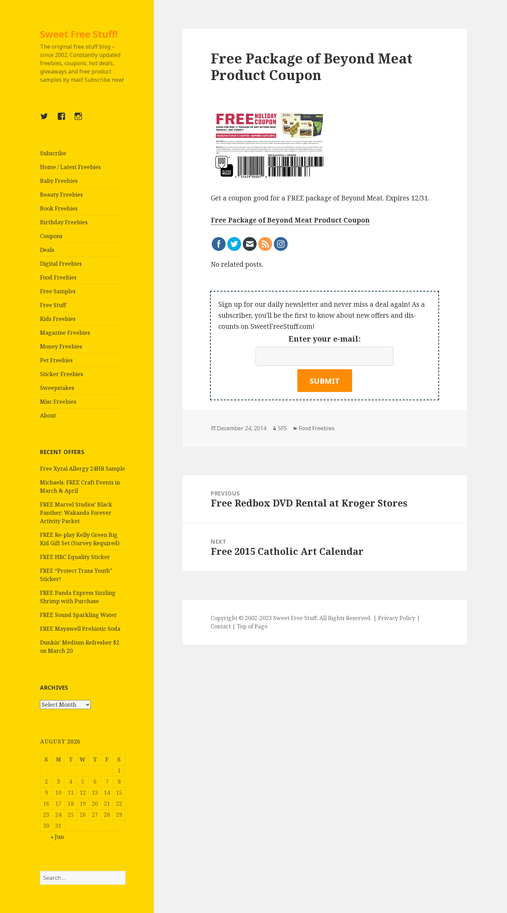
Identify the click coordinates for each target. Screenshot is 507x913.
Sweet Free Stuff (295, 618)
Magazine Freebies (65, 332)
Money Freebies (61, 346)
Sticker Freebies (61, 374)
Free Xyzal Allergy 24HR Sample (82, 468)
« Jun (57, 837)
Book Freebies (59, 208)
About (48, 415)
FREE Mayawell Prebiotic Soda (80, 628)
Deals (47, 250)
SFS (282, 428)
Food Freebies (58, 277)
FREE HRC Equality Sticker (75, 557)
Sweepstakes (57, 388)
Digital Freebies (61, 263)
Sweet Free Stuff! (79, 34)
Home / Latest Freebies (70, 167)
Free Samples (58, 291)
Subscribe (53, 153)
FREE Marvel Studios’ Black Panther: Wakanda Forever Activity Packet (76, 513)
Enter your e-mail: (324, 338)
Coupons (51, 236)
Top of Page (252, 626)
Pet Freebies (56, 360)
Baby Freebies (59, 181)
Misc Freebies (58, 401)
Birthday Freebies (64, 222)
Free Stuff (53, 305)
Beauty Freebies (61, 194)
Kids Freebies (58, 319)
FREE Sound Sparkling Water (78, 615)
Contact (221, 626)
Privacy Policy (396, 618)
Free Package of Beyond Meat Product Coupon (290, 220)
